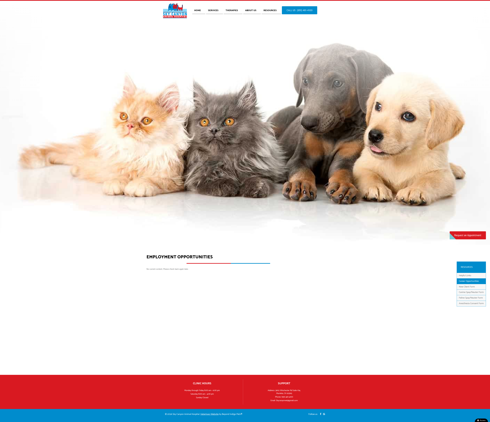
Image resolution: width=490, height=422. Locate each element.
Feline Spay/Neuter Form (471, 298)
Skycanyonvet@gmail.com (287, 400)
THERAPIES (232, 10)
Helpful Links (465, 275)
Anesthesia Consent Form (471, 303)
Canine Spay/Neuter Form (471, 292)
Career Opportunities (469, 281)
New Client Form (467, 287)
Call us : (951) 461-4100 (300, 10)
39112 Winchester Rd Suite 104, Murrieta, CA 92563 (288, 392)
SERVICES (213, 10)
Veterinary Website (209, 414)
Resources (270, 10)
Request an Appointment (467, 235)
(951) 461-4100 (287, 397)
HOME (197, 10)
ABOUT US (250, 10)
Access (483, 420)
